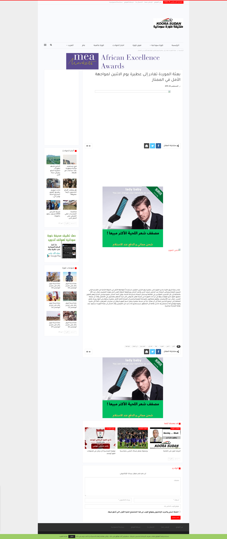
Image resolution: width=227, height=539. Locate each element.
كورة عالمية (99, 45)
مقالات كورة (175, 428)
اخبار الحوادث (118, 45)
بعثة (156, 346)
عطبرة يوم (142, 346)
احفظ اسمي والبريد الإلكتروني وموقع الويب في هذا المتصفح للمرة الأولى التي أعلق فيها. (142, 512)
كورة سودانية (157, 45)
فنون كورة (137, 45)
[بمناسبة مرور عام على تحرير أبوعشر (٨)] (70, 277)
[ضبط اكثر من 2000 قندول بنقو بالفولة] (53, 205)
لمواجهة (128, 346)
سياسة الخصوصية (115, 2)
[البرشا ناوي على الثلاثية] (165, 438)
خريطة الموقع (129, 2)
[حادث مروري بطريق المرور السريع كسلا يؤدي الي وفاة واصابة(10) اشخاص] (53, 183)
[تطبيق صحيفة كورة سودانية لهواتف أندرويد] (61, 246)
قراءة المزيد (63, 536)
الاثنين (168, 346)
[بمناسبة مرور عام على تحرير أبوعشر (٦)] (70, 296)
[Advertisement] (89, 23)
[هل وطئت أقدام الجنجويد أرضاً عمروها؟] (70, 183)
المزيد (71, 45)
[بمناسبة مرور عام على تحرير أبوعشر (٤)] (70, 316)
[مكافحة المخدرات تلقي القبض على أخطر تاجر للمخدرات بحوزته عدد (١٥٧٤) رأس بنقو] (70, 205)
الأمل (173, 346)
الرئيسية (175, 45)
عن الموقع (157, 2)
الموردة (162, 346)
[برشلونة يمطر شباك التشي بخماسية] (133, 438)
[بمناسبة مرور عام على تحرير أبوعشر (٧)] (53, 277)
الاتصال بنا (139, 2)
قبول (71, 536)
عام (83, 45)
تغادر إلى (150, 346)
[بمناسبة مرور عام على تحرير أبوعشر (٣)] (53, 316)
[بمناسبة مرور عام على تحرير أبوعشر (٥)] (53, 296)
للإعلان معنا (148, 2)
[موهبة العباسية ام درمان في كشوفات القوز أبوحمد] (100, 438)
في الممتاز (135, 346)
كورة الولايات (110, 428)
